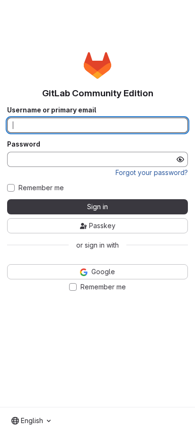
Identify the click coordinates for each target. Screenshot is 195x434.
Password (23, 144)
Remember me (41, 188)
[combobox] (31, 420)
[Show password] (180, 159)
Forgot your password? (151, 172)
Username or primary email (51, 110)
